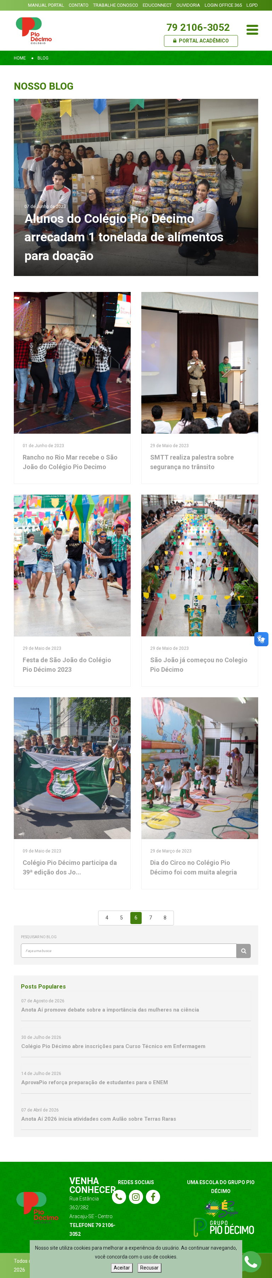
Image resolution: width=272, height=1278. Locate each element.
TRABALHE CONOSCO (115, 5)
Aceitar (122, 1268)
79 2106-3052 (198, 27)
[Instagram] (136, 1197)
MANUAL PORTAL (46, 5)
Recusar (149, 1268)
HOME (20, 58)
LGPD (252, 5)
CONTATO (79, 5)
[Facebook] (153, 1197)
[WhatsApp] (250, 1261)
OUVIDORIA (188, 5)
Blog (43, 58)
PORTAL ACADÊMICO (203, 41)
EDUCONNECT (157, 5)
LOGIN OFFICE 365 (223, 5)
